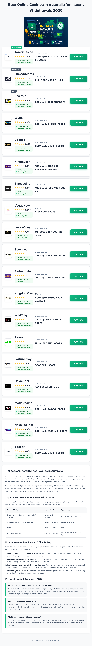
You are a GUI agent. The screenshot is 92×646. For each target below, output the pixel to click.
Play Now (78, 57)
